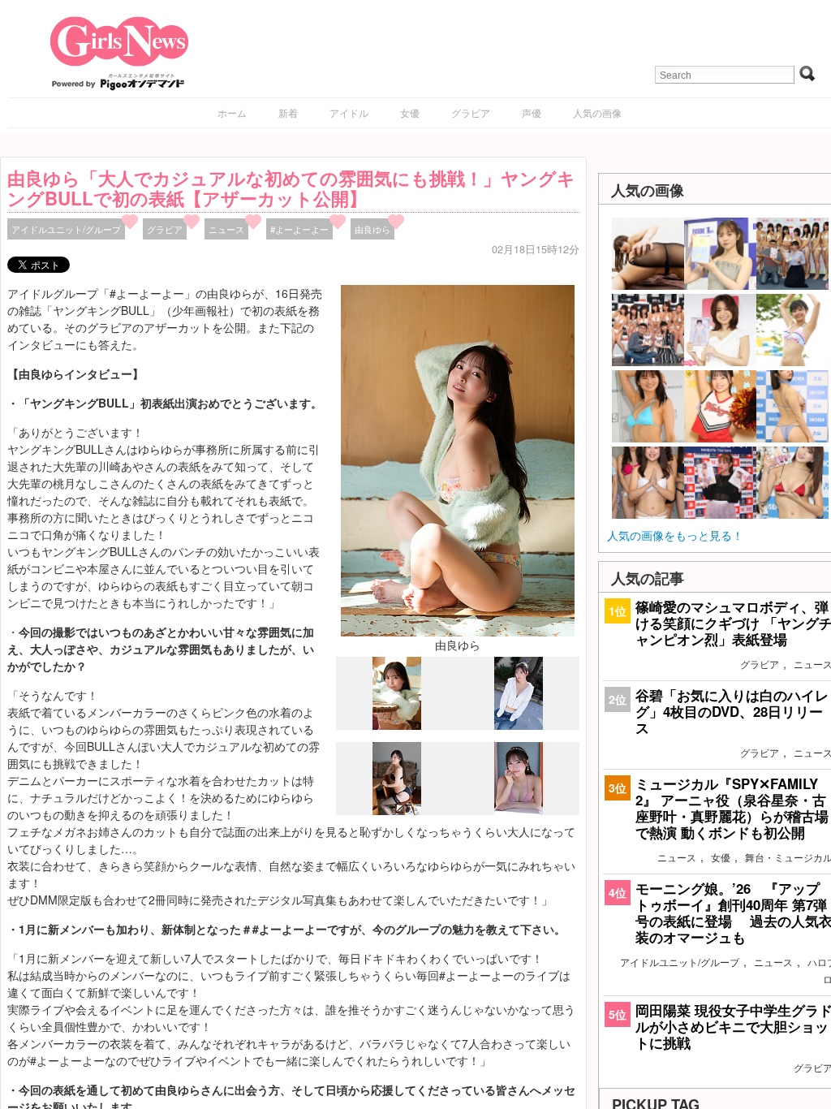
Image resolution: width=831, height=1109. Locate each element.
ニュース (226, 228)
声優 (531, 112)
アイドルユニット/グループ (66, 228)
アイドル (348, 112)
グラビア (470, 112)
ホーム (232, 112)
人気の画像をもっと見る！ (675, 535)
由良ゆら (372, 228)
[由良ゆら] (458, 459)
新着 (288, 112)
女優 (410, 112)
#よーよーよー (299, 228)
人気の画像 (597, 112)
